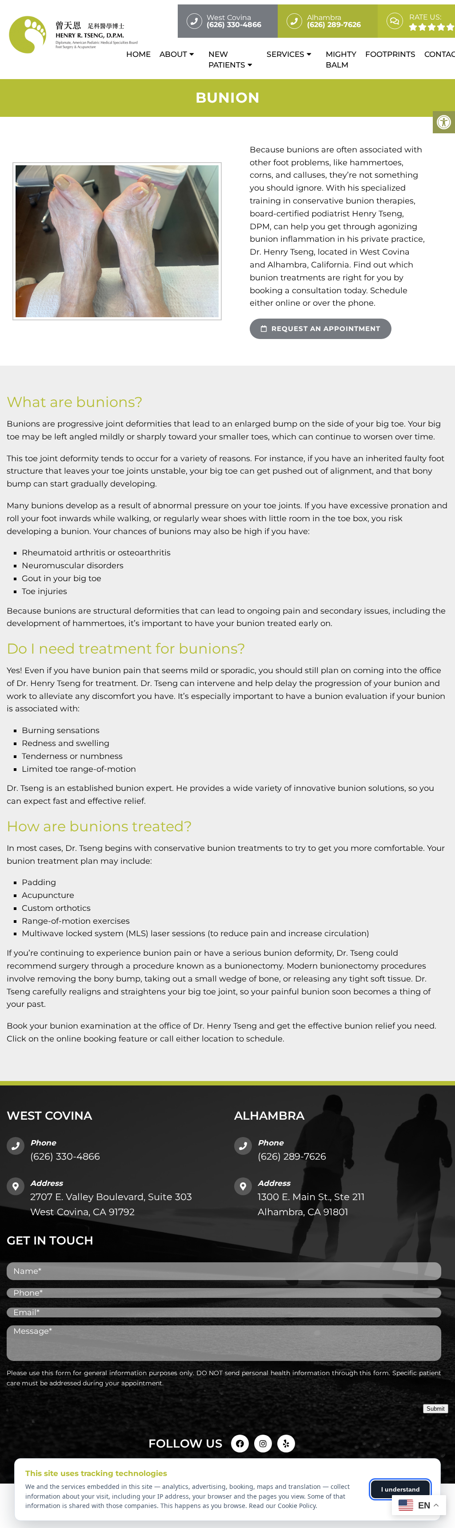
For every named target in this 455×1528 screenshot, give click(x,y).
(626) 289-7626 (292, 1156)
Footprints (390, 54)
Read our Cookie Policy (282, 1505)
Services (285, 54)
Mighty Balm (341, 59)
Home (138, 54)
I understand (400, 1489)
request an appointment (324, 328)
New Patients (226, 59)
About (173, 54)
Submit (436, 1408)
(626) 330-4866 (65, 1156)
